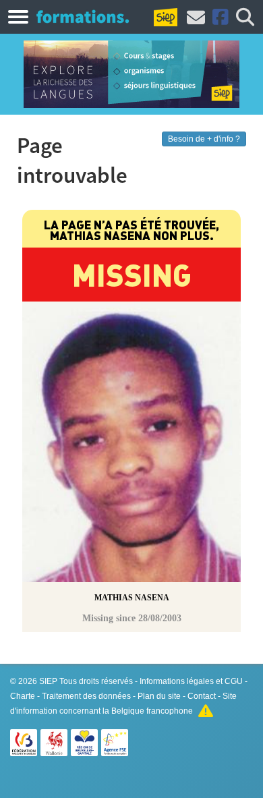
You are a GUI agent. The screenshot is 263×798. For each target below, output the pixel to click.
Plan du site (159, 696)
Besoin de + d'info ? (204, 139)
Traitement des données (86, 696)
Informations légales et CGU (191, 681)
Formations (82, 16)
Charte (22, 696)
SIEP (48, 681)
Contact (201, 696)
